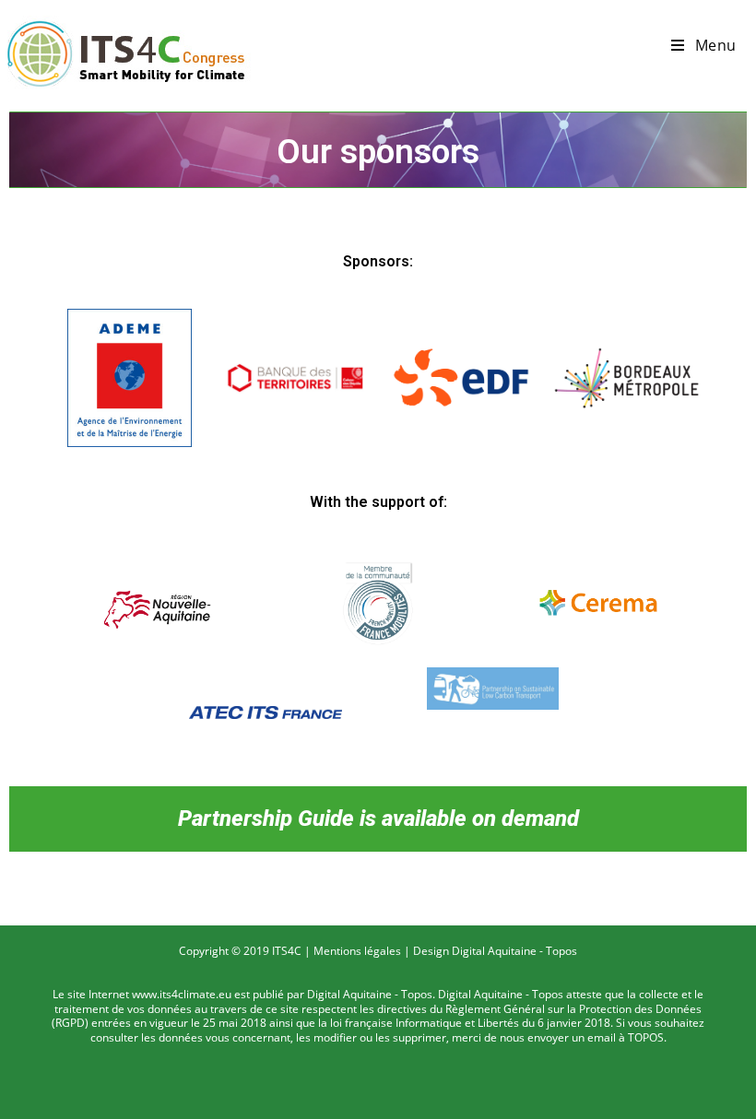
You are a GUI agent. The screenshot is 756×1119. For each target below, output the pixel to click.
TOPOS (646, 1037)
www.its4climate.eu (181, 994)
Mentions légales (357, 951)
